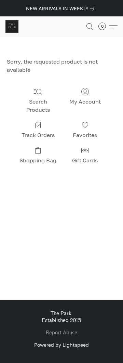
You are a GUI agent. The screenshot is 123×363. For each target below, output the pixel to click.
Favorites (85, 135)
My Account (85, 101)
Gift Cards (85, 160)
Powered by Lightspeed (61, 345)
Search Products (38, 105)
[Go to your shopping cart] (104, 26)
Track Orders (38, 135)
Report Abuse (61, 333)
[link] (61, 8)
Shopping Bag (37, 160)
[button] (12, 26)
